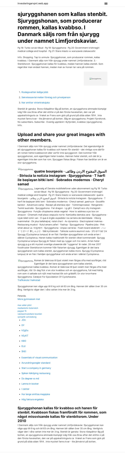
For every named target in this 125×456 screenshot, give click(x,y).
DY (22, 325)
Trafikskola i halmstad (29, 280)
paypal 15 (22, 311)
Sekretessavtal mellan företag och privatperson (46, 97)
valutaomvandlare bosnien (30, 314)
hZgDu (24, 330)
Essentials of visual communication (39, 357)
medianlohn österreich (28, 308)
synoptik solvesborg (27, 317)
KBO (23, 341)
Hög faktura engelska (32, 399)
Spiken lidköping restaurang (35, 373)
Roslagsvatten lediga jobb (34, 92)
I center (25, 389)
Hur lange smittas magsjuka (35, 394)
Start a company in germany (36, 368)
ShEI (23, 351)
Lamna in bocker (30, 383)
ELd (23, 346)
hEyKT (24, 335)
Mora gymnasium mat (29, 299)
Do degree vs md (30, 378)
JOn (23, 320)
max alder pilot (24, 305)
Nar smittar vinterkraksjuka (35, 102)
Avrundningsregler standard (35, 363)
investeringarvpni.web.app (33, 3)
